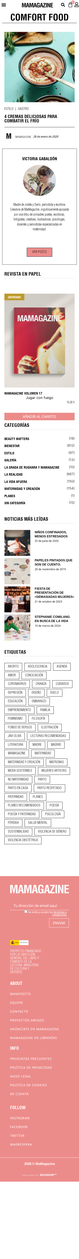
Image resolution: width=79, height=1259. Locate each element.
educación (15, 701)
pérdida (13, 822)
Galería (10, 460)
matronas (56, 762)
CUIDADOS (62, 684)
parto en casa (18, 788)
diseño (36, 692)
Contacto (19, 1011)
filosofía (38, 718)
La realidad (13, 474)
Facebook (19, 1127)
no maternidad (18, 779)
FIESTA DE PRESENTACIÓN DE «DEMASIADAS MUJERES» (54, 593)
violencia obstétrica (23, 840)
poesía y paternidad (22, 814)
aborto (13, 666)
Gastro (23, 109)
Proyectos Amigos (27, 1020)
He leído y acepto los (47, 913)
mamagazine (16, 753)
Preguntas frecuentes (31, 1059)
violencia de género (52, 831)
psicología (53, 814)
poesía (54, 805)
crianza (41, 684)
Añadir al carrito (39, 416)
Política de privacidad (31, 1067)
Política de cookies (28, 1085)
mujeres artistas (53, 770)
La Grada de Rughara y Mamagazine (31, 467)
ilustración (49, 727)
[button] (3, 5)
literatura (15, 744)
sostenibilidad (18, 831)
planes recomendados (24, 805)
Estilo (8, 109)
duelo (54, 692)
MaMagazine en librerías (33, 1038)
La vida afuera (15, 481)
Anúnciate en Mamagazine (34, 1029)
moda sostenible (20, 770)
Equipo (16, 1003)
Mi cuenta (19, 1094)
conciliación (34, 675)
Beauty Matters (16, 438)
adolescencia (37, 666)
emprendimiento (19, 710)
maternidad (43, 753)
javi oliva (14, 736)
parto (42, 779)
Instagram (20, 1118)
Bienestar (12, 445)
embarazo (39, 701)
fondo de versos (20, 727)
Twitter (17, 1135)
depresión (15, 692)
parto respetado (49, 788)
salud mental (38, 822)
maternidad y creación (24, 762)
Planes (9, 496)
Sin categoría (14, 503)
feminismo (15, 718)
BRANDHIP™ (48, 1175)
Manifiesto (20, 994)
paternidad (15, 797)
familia (45, 710)
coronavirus (17, 684)
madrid (56, 744)
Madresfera (21, 1144)
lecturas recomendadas (48, 736)
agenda (62, 666)
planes (38, 797)
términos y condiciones (59, 913)
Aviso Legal (20, 1076)
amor (12, 675)
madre (37, 744)
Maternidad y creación (22, 488)
